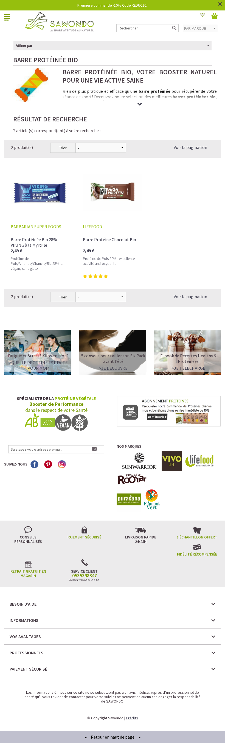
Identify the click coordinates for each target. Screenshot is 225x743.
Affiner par (24, 45)
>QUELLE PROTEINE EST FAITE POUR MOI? (38, 365)
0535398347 (84, 575)
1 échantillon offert (197, 537)
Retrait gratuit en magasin (28, 573)
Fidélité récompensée (197, 554)
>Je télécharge (188, 368)
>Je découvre (113, 368)
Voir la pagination (190, 147)
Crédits (132, 717)
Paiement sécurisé (84, 537)
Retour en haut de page (112, 737)
